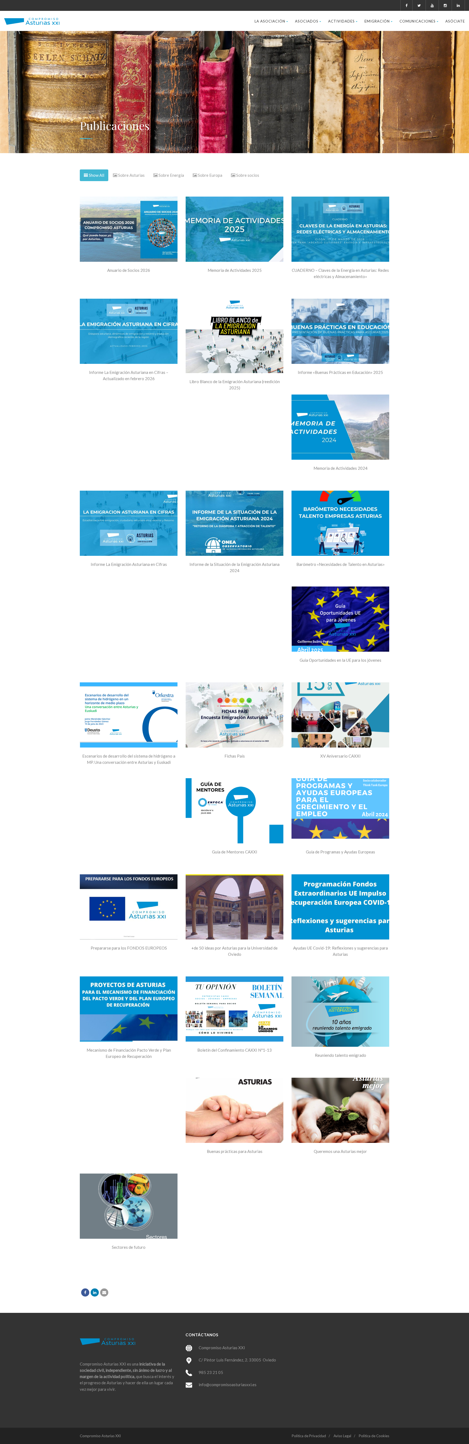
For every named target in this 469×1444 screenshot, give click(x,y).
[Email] (104, 1292)
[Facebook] (85, 1292)
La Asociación (270, 21)
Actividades (341, 21)
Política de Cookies (374, 1436)
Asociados (306, 21)
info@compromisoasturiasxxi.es (227, 1384)
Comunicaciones (418, 21)
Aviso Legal (342, 1436)
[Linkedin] (95, 1292)
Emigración (377, 21)
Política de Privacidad (309, 1436)
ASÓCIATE (455, 21)
